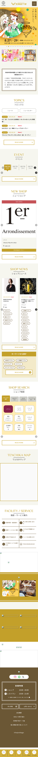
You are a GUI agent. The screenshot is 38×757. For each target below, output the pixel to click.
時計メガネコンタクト (19, 418)
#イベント (18, 364)
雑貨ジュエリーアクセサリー (8, 418)
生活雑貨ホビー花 (8, 427)
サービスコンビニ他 (29, 427)
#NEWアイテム (9, 360)
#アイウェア (8, 364)
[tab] (6, 398)
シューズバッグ (30, 409)
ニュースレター (27, 111)
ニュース (10, 111)
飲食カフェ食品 (19, 427)
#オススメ (21, 367)
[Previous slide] (3, 168)
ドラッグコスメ (29, 418)
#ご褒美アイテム (21, 360)
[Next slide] (35, 168)
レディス (8, 409)
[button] (6, 46)
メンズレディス (19, 409)
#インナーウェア (9, 367)
